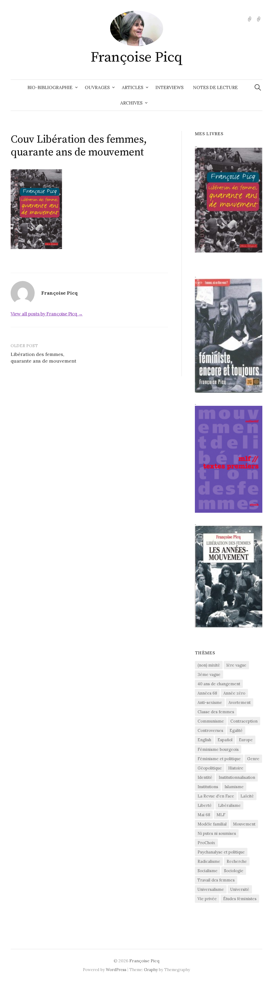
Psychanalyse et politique (221, 852)
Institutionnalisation (237, 777)
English (204, 739)
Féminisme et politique (219, 758)
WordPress (116, 969)
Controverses (210, 730)
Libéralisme (229, 805)
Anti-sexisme (210, 702)
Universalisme (211, 889)
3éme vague (209, 674)
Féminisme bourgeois (218, 749)
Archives (131, 103)
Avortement (239, 702)
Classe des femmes (216, 711)
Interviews (169, 87)
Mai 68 (204, 814)
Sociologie (233, 870)
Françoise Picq (136, 57)
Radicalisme (209, 861)
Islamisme (234, 786)
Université (239, 889)
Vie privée (207, 898)
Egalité (236, 730)
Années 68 (207, 693)
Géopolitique (210, 768)
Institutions (208, 786)
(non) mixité (209, 665)
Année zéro (234, 693)
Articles (132, 87)
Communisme (211, 721)
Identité (205, 777)
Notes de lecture (215, 87)
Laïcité (247, 796)
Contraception (244, 721)
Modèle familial (212, 824)
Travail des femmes (216, 880)
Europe (246, 739)
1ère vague (236, 665)
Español (225, 739)
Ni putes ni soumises (217, 833)
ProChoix (206, 842)
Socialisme (208, 870)
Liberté (205, 805)
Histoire (235, 768)
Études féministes (239, 898)
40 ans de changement (219, 683)
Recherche (237, 861)
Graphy (151, 969)
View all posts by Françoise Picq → (47, 314)
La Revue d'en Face (216, 796)
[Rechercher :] (257, 87)
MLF (220, 814)
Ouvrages (97, 87)
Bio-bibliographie (50, 87)
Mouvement (244, 824)
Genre (253, 758)
